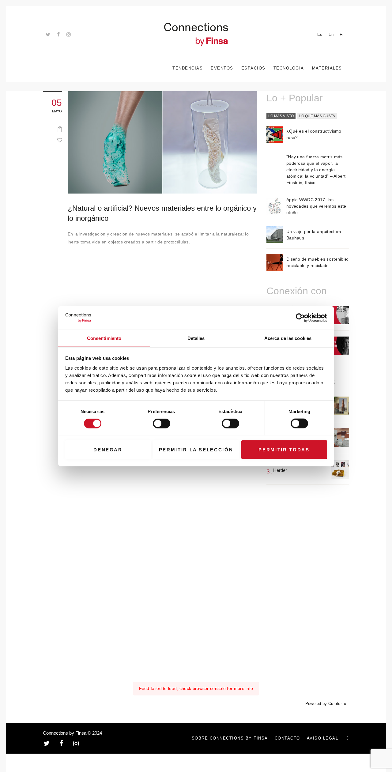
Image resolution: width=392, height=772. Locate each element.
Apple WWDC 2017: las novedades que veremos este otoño (316, 206)
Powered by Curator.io (325, 704)
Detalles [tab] (196, 338)
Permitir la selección (196, 449)
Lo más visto (281, 116)
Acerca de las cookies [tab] (287, 338)
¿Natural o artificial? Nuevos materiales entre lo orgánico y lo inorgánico (162, 213)
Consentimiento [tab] (104, 338)
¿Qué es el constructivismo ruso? (313, 134)
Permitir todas (283, 449)
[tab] (281, 116)
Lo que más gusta (317, 116)
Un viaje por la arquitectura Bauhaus (313, 234)
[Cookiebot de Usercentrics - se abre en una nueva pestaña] (300, 317)
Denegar (108, 449)
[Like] (59, 140)
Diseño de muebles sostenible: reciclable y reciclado (317, 262)
